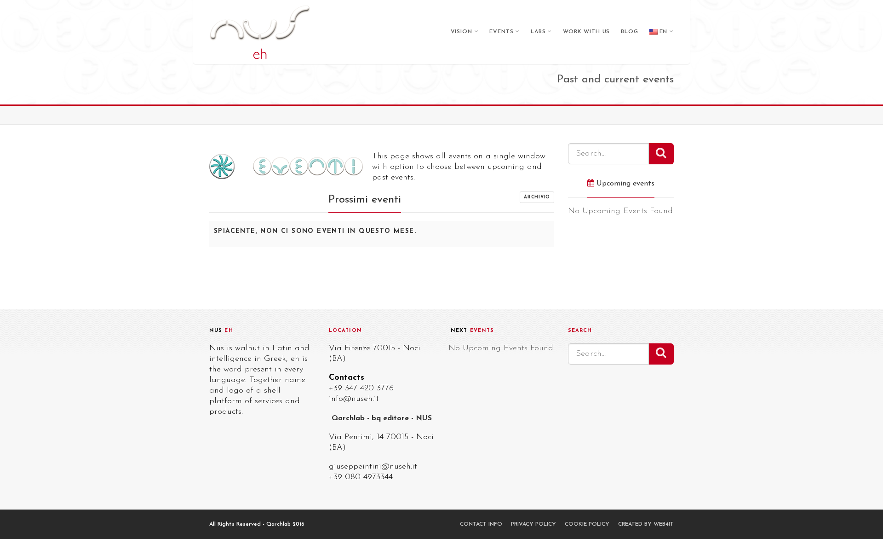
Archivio (537, 197)
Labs (538, 32)
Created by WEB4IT (646, 524)
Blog (629, 32)
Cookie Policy (587, 524)
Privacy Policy (533, 524)
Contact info (481, 524)
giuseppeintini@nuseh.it (373, 467)
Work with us (586, 32)
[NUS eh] (259, 32)
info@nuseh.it (354, 399)
